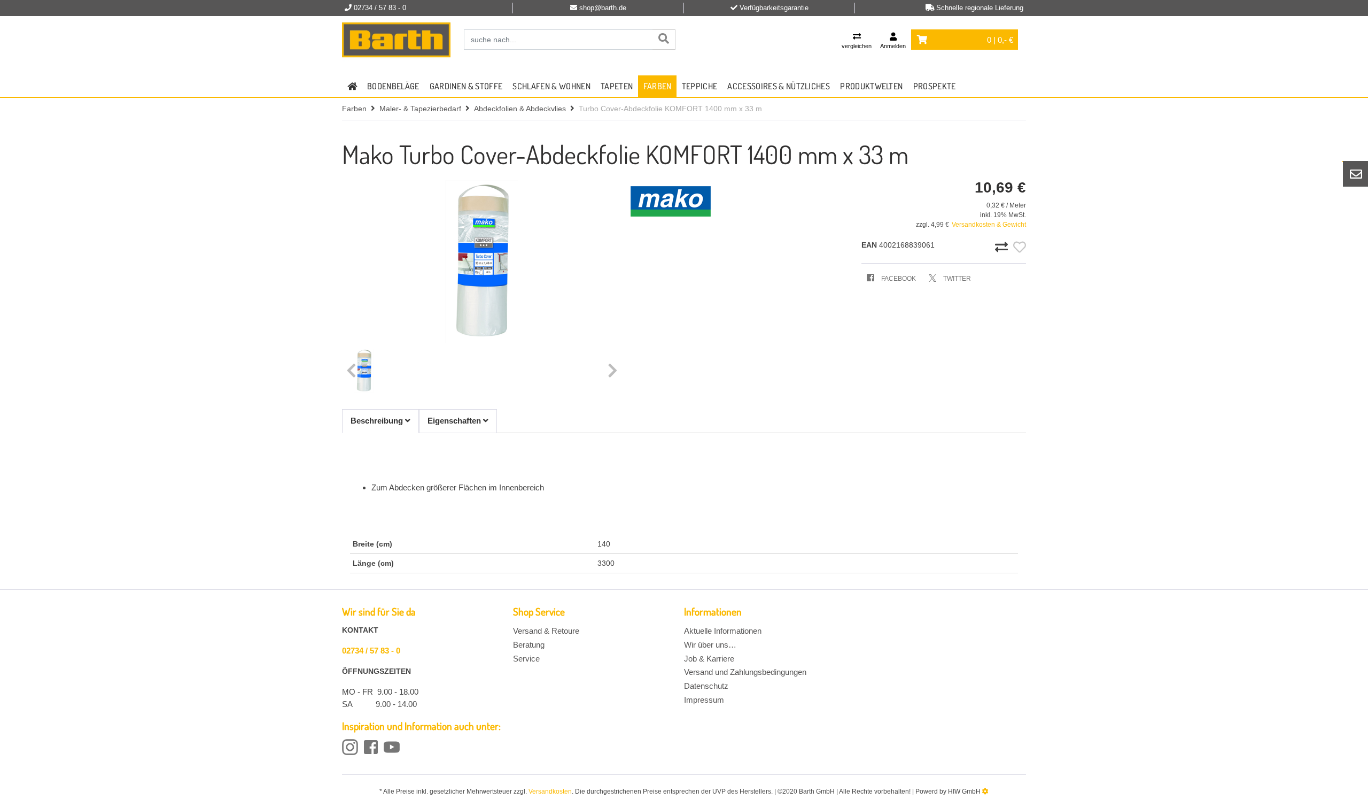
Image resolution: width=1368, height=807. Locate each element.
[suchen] (663, 39)
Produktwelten (871, 86)
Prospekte (934, 86)
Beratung (529, 644)
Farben (657, 86)
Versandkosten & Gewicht (989, 224)
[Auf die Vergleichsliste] (1003, 247)
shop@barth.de (602, 8)
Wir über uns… (710, 644)
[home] (352, 86)
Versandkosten (550, 791)
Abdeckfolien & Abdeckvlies (520, 108)
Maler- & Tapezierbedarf (420, 108)
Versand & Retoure (546, 630)
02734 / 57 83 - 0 (371, 650)
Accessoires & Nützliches (778, 86)
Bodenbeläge (393, 86)
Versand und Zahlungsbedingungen (745, 672)
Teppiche (700, 86)
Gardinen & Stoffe (466, 86)
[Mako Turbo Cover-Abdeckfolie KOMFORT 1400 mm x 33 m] (482, 261)
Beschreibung (378, 420)
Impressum (704, 699)
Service (526, 658)
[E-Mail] (1355, 174)
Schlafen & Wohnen (551, 86)
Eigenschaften (455, 420)
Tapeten (617, 86)
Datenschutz (706, 685)
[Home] (396, 40)
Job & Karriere (709, 658)
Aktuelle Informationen (722, 630)
